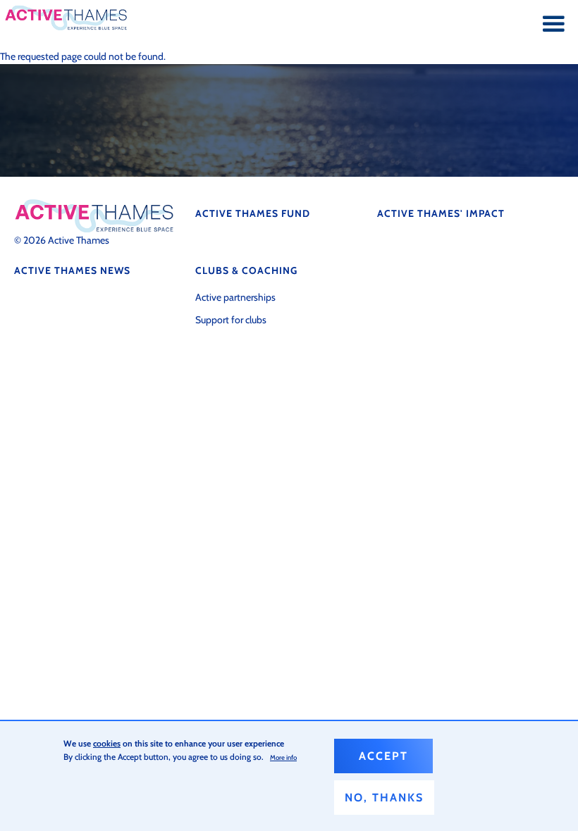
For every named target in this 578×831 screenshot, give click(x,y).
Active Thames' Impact (441, 213)
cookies (107, 743)
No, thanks (384, 797)
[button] (553, 24)
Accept (383, 756)
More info (283, 757)
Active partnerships (235, 297)
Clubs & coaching (246, 270)
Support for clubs (230, 319)
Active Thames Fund (252, 213)
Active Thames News (72, 270)
